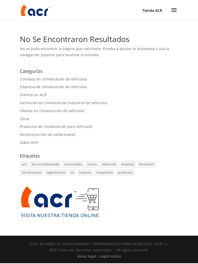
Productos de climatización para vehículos (56, 126)
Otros (24, 118)
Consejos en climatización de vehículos (53, 79)
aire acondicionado (45, 164)
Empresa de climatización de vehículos (53, 86)
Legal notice (110, 256)
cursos (92, 164)
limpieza (85, 172)
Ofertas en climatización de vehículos (52, 110)
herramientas (32, 172)
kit (72, 172)
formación (146, 164)
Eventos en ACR (33, 94)
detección (109, 164)
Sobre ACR (29, 142)
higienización (56, 172)
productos (125, 172)
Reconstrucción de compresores (47, 134)
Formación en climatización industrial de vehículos (64, 102)
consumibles (73, 164)
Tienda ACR (152, 10)
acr (24, 164)
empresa (127, 164)
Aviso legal (86, 256)
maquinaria (104, 172)
